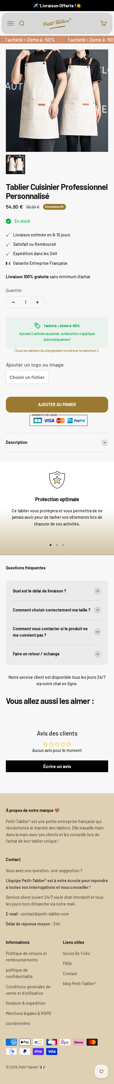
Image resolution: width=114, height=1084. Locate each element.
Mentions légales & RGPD (28, 1013)
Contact (70, 973)
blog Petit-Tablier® (79, 983)
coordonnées (18, 1023)
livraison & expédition (26, 1003)
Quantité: (14, 290)
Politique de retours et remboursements (26, 956)
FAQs (67, 963)
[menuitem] (15, 164)
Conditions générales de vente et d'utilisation (28, 990)
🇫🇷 (42, 1067)
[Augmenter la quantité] (37, 302)
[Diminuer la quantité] (13, 302)
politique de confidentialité (19, 973)
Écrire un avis (57, 766)
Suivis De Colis (76, 953)
